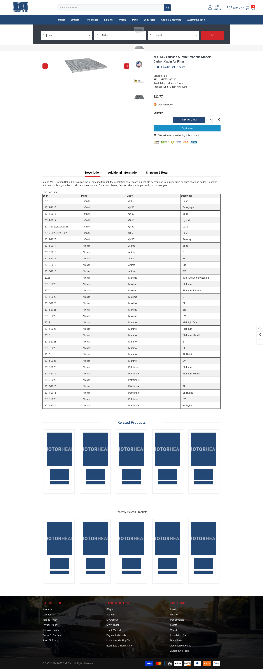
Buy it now (187, 128)
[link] (59, 476)
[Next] (126, 66)
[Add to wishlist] (211, 119)
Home (45, 47)
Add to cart (189, 119)
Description (92, 172)
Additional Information (123, 172)
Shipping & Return (158, 172)
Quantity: (158, 112)
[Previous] (45, 66)
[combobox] (110, 7)
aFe (165, 75)
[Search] (114, 7)
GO (212, 35)
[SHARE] (218, 119)
